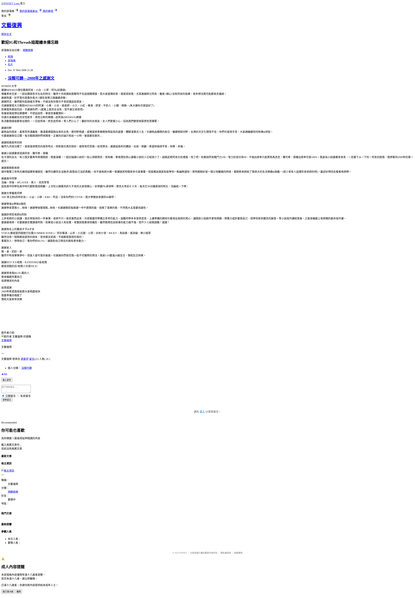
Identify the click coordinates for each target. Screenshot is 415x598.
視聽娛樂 (28, 50)
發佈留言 (7, 400)
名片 (10, 64)
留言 (31, 359)
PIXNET (183, 553)
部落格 (12, 60)
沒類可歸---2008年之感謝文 (31, 78)
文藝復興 (11, 25)
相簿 (10, 56)
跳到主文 (6, 34)
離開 (19, 591)
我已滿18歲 (8, 591)
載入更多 (7, 380)
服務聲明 (238, 553)
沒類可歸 (26, 368)
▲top (4, 373)
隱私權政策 (225, 553)
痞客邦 (25, 359)
